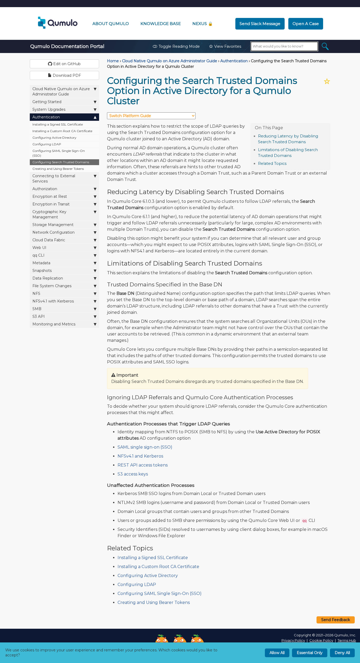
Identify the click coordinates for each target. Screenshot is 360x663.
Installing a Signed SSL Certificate (57, 124)
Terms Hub (347, 640)
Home (113, 61)
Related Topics (272, 163)
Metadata (41, 263)
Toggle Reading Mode (179, 46)
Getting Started (46, 101)
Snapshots (42, 270)
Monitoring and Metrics (53, 324)
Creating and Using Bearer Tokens (58, 169)
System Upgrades (48, 109)
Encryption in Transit (51, 204)
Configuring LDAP (46, 144)
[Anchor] (308, 141)
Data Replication (47, 278)
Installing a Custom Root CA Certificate (62, 131)
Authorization (44, 188)
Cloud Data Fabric (48, 240)
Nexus (202, 23)
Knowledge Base (160, 23)
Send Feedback (335, 619)
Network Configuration (53, 232)
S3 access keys (133, 474)
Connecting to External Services (53, 179)
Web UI (39, 247)
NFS (36, 293)
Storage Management (53, 224)
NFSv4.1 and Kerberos (140, 456)
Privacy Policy (293, 640)
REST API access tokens (143, 465)
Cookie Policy (321, 640)
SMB (36, 308)
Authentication (46, 117)
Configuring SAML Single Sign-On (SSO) (58, 153)
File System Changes (51, 286)
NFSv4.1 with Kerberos (53, 301)
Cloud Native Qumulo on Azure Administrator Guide (61, 92)
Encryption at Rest (49, 196)
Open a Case (306, 23)
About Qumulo (111, 23)
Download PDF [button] (66, 75)
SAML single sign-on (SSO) (145, 447)
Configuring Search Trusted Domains (60, 162)
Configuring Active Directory (54, 138)
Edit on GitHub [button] (66, 63)
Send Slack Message (260, 23)
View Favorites (227, 46)
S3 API (38, 316)
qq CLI (38, 255)
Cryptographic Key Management (49, 214)
